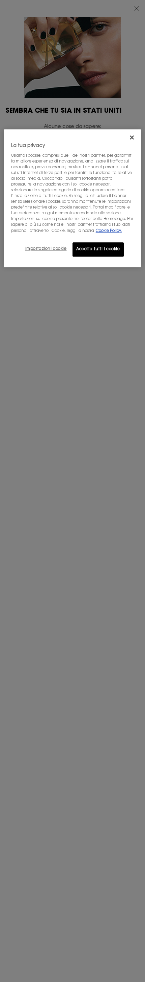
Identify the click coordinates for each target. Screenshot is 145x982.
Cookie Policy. (109, 231)
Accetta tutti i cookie (98, 249)
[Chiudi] (131, 137)
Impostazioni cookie (46, 249)
